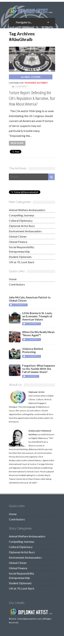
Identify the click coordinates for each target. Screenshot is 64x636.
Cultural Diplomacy (21, 220)
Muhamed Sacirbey (36, 83)
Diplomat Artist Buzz (22, 225)
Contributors (17, 284)
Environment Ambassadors (25, 231)
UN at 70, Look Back (21, 262)
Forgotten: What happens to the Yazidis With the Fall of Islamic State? (38, 369)
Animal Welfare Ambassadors (27, 210)
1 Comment (21, 86)
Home (13, 279)
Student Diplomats (20, 256)
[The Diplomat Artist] (32, 13)
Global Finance (18, 241)
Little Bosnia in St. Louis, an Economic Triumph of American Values (37, 316)
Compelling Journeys (21, 215)
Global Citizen (30, 77)
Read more (17, 143)
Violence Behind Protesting (32, 350)
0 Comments (19, 305)
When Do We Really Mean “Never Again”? (38, 333)
